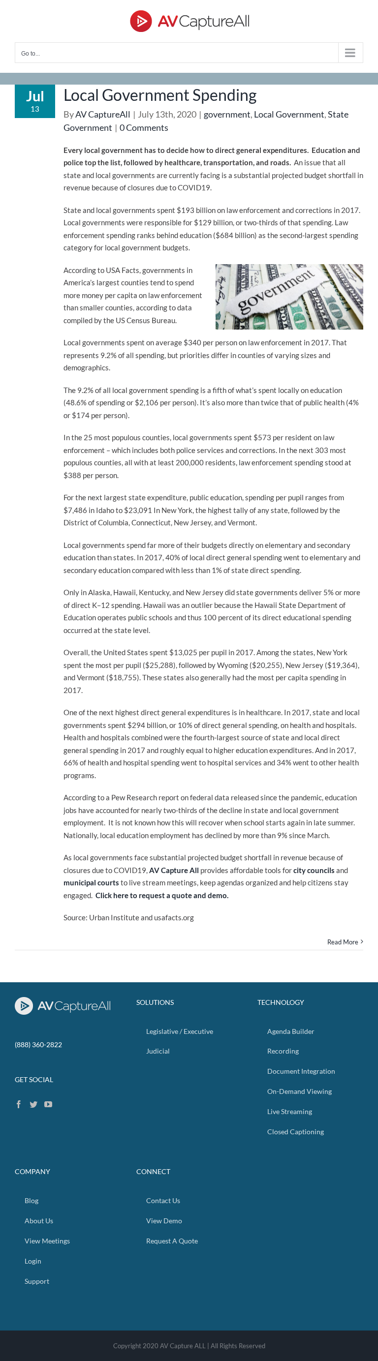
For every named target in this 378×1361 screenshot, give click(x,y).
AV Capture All (174, 870)
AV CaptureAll (102, 114)
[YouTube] (48, 1104)
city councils (314, 870)
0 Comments (144, 127)
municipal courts (91, 882)
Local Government (289, 114)
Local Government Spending (159, 94)
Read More (342, 942)
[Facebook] (19, 1104)
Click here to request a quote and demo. (161, 895)
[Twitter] (33, 1104)
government (227, 114)
